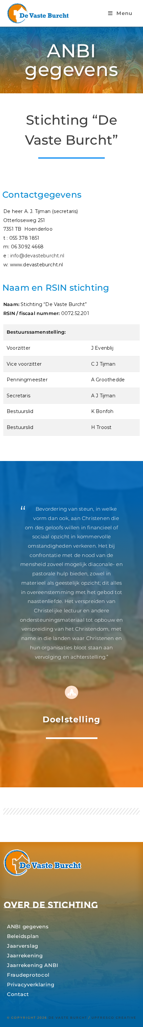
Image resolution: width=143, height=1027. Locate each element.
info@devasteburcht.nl (37, 256)
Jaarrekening (25, 956)
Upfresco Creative (113, 1017)
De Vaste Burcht (68, 1017)
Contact (18, 994)
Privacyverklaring (30, 985)
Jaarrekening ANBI (32, 965)
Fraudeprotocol (28, 975)
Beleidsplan (23, 936)
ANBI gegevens (28, 927)
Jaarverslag (22, 946)
